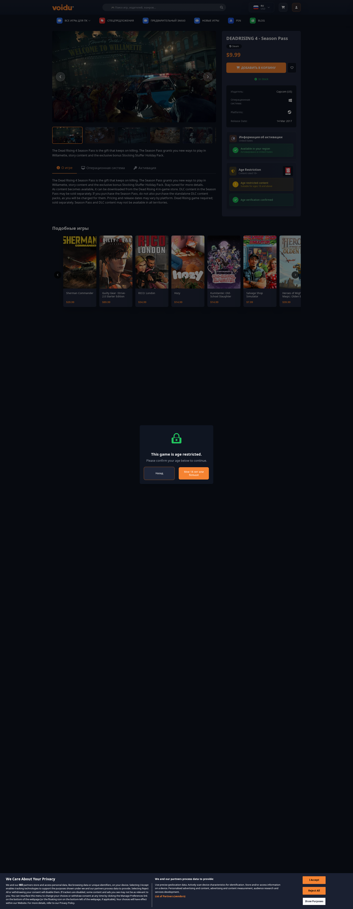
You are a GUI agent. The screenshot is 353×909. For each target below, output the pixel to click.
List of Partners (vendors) (170, 896)
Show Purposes (314, 901)
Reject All (314, 890)
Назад (159, 473)
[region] (176, 891)
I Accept (314, 880)
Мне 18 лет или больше (194, 473)
